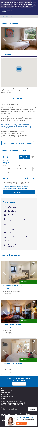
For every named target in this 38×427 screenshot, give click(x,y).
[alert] (21, 420)
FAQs (3, 398)
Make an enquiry (19, 384)
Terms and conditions (7, 389)
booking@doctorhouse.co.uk (16, 403)
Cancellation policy (7, 396)
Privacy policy (5, 392)
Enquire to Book (19, 192)
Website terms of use (7, 391)
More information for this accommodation (18, 143)
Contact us (4, 394)
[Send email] (21, 157)
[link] (21, 423)
